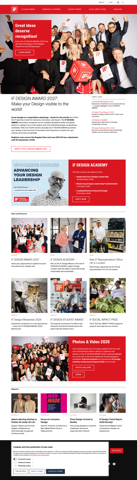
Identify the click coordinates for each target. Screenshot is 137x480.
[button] (118, 2)
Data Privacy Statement (41, 455)
